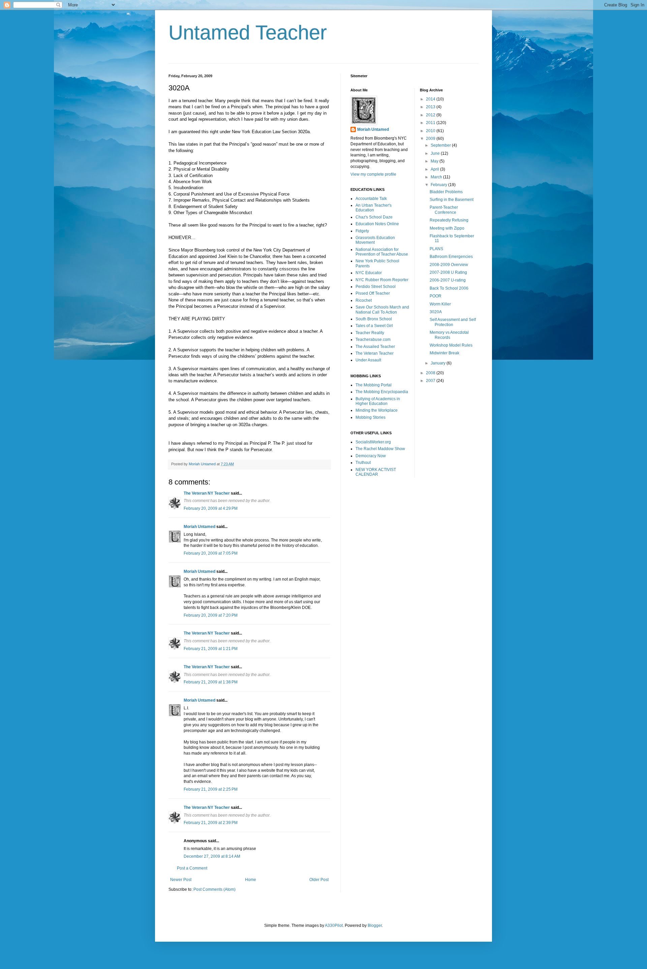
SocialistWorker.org (373, 442)
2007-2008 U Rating (448, 272)
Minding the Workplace (377, 410)
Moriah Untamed (199, 526)
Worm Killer (440, 304)
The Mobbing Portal (374, 385)
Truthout (363, 462)
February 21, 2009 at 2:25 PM (211, 789)
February (439, 184)
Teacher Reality (370, 332)
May (435, 161)
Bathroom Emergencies (451, 256)
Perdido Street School (376, 286)
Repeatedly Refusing (449, 220)
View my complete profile (373, 174)
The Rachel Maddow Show (380, 448)
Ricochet (364, 300)
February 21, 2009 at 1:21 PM (211, 648)
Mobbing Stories (371, 417)
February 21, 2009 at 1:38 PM (211, 682)
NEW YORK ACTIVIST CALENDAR (376, 472)
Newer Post (180, 879)
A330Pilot (334, 925)
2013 (431, 107)
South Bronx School (374, 319)
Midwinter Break (444, 353)
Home (250, 879)
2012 (431, 115)
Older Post (319, 879)
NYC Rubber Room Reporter (382, 279)
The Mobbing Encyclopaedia (382, 391)
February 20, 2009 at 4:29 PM (211, 508)
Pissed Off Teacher (373, 293)
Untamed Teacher (247, 32)
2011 (431, 122)
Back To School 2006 (449, 288)
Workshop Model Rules (451, 345)
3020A (436, 312)
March (437, 177)
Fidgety (362, 231)
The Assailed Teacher (375, 346)
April (435, 169)
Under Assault (368, 360)
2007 (431, 380)
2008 (431, 373)
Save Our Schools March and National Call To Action (382, 309)
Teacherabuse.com (373, 339)
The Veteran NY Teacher (207, 493)
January (438, 363)
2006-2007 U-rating (448, 280)
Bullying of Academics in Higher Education (378, 401)
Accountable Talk (371, 198)
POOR (435, 296)
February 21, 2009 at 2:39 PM (211, 822)
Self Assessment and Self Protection (453, 322)
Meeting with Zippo (447, 228)
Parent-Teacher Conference (444, 209)
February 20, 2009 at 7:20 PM (211, 615)
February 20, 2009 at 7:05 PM (211, 553)
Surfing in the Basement (451, 199)
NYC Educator (369, 272)
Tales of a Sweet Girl (374, 325)
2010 (431, 130)
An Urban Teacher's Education (374, 207)
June (436, 153)
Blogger (375, 925)
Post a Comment (192, 868)
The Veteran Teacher (375, 353)
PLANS (436, 248)
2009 (431, 138)
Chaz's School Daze (374, 217)
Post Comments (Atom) (214, 889)
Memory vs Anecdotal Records (449, 335)
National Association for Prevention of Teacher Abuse (382, 252)
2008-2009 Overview (449, 264)
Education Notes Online (377, 224)
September (441, 145)
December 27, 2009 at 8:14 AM (212, 856)
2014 (431, 99)
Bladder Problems (446, 191)
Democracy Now (371, 455)
